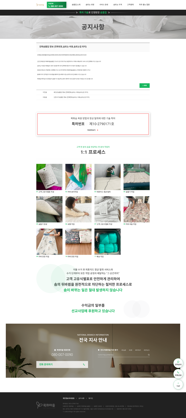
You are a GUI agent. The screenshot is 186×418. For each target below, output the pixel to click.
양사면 (69, 55)
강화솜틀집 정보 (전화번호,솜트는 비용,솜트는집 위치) (63, 46)
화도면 (54, 55)
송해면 (73, 55)
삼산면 (81, 55)
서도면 (84, 55)
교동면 (77, 55)
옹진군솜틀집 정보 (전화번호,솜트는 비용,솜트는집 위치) (71, 92)
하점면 (66, 55)
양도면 (58, 55)
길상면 (50, 55)
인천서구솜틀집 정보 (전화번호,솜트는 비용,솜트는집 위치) (71, 97)
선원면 (43, 55)
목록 (145, 85)
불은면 (47, 55)
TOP (178, 386)
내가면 (62, 55)
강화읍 (39, 55)
